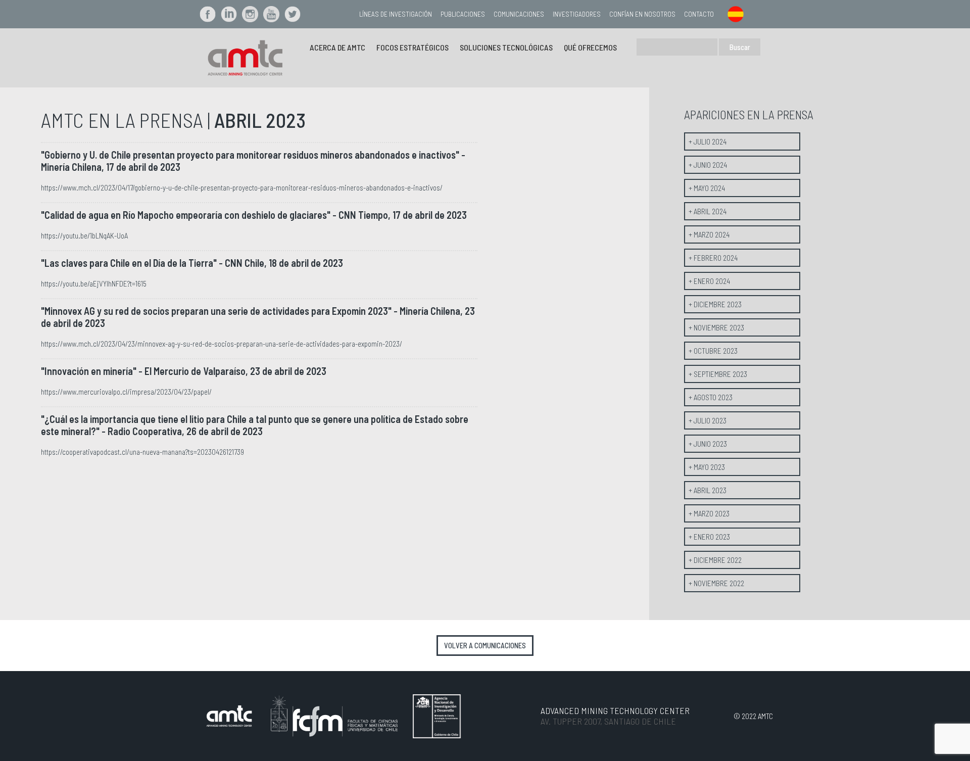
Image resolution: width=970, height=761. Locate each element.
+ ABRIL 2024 (707, 211)
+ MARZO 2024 (709, 234)
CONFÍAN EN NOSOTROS (642, 14)
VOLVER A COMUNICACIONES (485, 645)
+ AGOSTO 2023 (711, 397)
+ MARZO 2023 (709, 513)
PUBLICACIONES (463, 14)
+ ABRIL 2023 (707, 490)
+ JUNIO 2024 (708, 164)
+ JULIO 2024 (707, 141)
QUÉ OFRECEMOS (590, 47)
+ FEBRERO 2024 (713, 257)
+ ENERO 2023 (709, 536)
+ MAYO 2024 (707, 188)
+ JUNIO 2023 (708, 443)
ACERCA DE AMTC (337, 47)
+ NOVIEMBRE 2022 (716, 583)
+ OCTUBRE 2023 (713, 350)
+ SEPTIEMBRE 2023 (718, 373)
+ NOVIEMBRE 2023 (716, 327)
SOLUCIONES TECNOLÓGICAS (506, 47)
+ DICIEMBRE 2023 (715, 304)
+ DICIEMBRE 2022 (715, 559)
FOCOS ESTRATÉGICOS (412, 47)
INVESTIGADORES (577, 14)
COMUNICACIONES (519, 14)
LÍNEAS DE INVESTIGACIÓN (395, 14)
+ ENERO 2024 (709, 281)
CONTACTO (699, 14)
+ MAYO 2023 (707, 466)
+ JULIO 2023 (707, 420)
